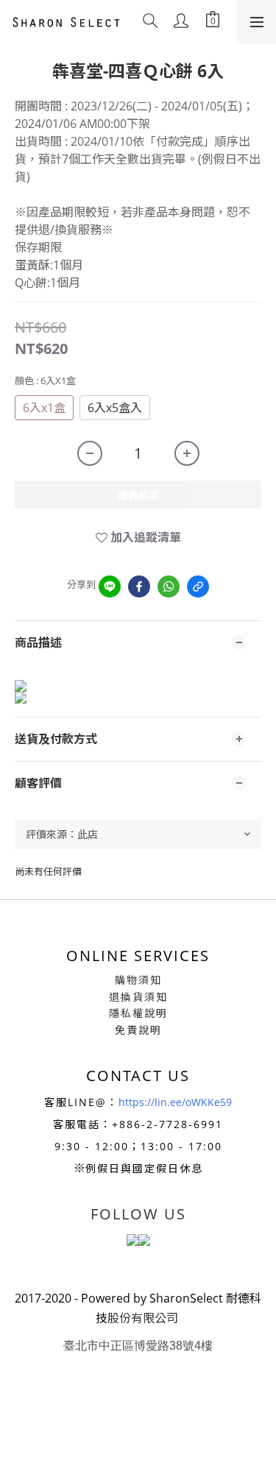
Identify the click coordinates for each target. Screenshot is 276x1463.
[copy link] (198, 586)
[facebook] (139, 586)
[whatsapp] (169, 586)
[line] (110, 586)
